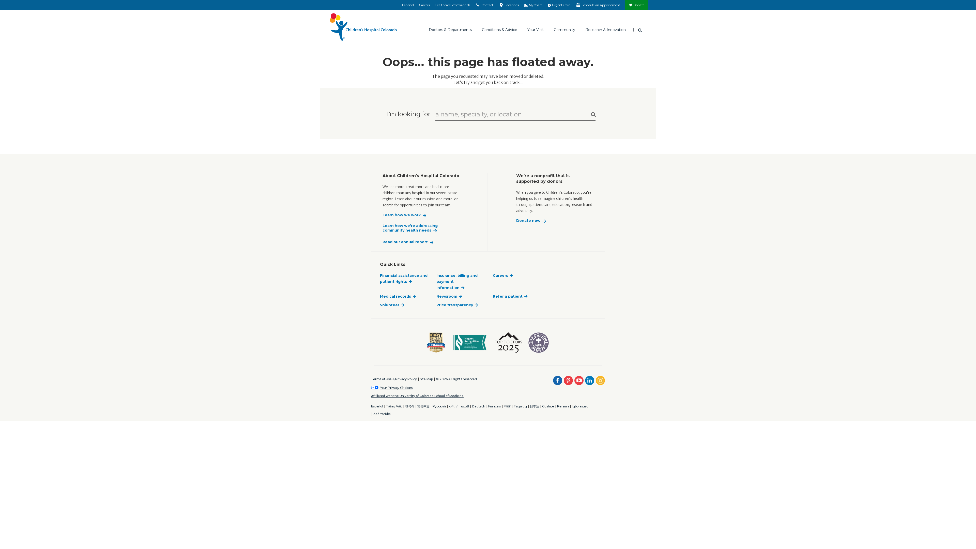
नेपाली (507, 406)
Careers (424, 5)
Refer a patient (508, 296)
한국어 (409, 406)
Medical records (395, 296)
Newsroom (446, 296)
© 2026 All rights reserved (456, 379)
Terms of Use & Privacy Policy (394, 379)
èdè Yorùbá (382, 414)
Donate (638, 5)
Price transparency (454, 305)
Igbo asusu (580, 406)
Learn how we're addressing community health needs (410, 228)
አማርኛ (453, 406)
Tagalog (520, 406)
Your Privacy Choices (396, 388)
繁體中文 (423, 406)
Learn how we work (402, 215)
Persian (563, 406)
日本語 (534, 406)
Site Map (426, 379)
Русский (439, 406)
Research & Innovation (605, 29)
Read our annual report (405, 242)
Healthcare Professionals (452, 5)
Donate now (528, 221)
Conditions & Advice (499, 29)
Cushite (548, 406)
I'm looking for (408, 113)
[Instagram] (600, 380)
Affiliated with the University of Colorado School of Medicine (417, 396)
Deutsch (478, 406)
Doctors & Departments (450, 29)
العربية (465, 406)
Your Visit (535, 29)
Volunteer (389, 305)
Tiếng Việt (394, 406)
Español (408, 5)
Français (494, 406)
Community (564, 29)
